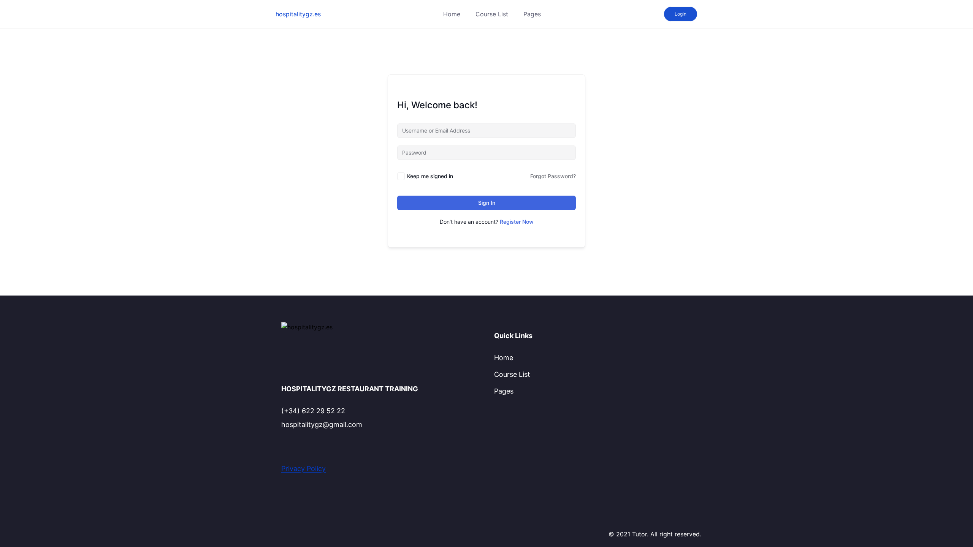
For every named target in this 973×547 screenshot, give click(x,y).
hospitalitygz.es (298, 14)
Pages (532, 14)
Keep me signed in (430, 176)
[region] (486, 525)
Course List (491, 14)
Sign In (486, 202)
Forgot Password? (553, 176)
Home (451, 14)
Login (680, 14)
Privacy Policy (303, 469)
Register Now (517, 221)
